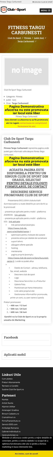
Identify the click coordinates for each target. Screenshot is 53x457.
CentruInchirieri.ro (10, 435)
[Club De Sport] (17, 9)
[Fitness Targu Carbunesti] (26, 72)
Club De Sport (14, 38)
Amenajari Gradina (10, 410)
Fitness (27, 38)
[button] (46, 10)
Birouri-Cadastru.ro (10, 413)
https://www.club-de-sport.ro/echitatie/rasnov (18, 230)
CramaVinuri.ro (8, 417)
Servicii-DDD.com (9, 424)
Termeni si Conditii (10, 386)
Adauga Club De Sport (43, 2)
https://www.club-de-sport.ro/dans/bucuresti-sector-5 (28, 259)
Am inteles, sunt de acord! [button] (26, 454)
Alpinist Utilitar (8, 406)
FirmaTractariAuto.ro (11, 421)
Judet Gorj (39, 38)
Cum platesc (7, 379)
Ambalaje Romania (10, 428)
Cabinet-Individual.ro (11, 431)
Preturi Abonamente (11, 382)
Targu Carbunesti (26, 41)
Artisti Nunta (7, 403)
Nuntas (5, 399)
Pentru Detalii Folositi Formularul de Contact (26, 184)
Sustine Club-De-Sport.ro (13, 389)
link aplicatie (20, 215)
